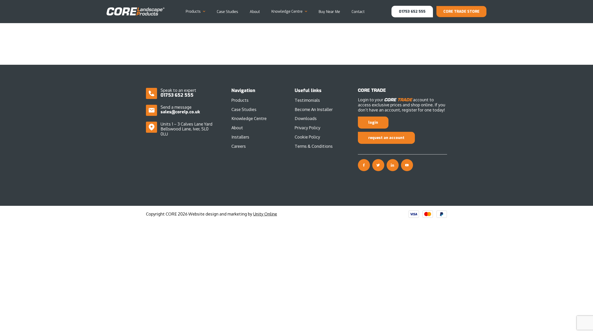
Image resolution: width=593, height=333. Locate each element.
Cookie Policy (307, 136)
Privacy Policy (307, 127)
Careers (238, 146)
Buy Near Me (329, 11)
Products (193, 11)
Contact (358, 11)
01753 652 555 (412, 11)
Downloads (306, 118)
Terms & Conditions (314, 146)
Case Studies (227, 11)
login (373, 122)
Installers (240, 136)
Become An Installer (314, 109)
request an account (386, 137)
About (255, 11)
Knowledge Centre (287, 11)
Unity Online (265, 213)
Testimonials (307, 100)
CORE (135, 11)
